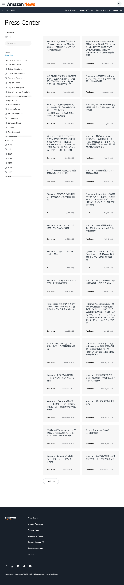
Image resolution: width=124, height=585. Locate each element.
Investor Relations (103, 10)
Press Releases (70, 10)
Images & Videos (86, 10)
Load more (51, 481)
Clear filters (10, 55)
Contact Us (117, 10)
